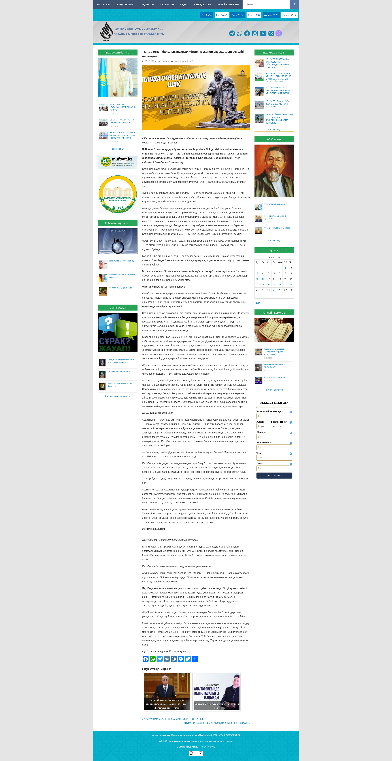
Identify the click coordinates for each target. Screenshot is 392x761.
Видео (184, 4)
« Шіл (257, 302)
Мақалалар (147, 4)
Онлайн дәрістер (228, 4)
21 (280, 284)
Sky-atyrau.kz (208, 746)
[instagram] (255, 36)
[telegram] (232, 36)
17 (257, 284)
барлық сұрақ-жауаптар (117, 396)
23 (291, 284)
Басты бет (103, 4)
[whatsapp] (239, 36)
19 (269, 284)
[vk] (271, 36)
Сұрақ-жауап (202, 4)
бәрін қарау (118, 148)
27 (274, 290)
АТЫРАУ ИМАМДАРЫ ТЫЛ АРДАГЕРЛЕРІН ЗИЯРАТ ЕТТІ (174, 718)
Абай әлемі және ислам (274, 204)
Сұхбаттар (167, 4)
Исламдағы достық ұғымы (275, 377)
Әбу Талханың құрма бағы (120, 288)
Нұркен (165, 61)
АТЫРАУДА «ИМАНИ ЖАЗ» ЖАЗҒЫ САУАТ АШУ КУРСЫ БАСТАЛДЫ (278, 104)
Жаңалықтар (124, 4)
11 (263, 279)
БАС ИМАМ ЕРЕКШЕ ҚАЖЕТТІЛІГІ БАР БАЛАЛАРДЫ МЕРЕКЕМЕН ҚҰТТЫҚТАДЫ (279, 90)
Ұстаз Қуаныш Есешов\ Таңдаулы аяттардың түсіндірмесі (274, 352)
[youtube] (263, 36)
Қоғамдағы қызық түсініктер (120, 371)
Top (384, 753)
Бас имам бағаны (274, 52)
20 (274, 284)
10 (257, 279)
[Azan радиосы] (278, 36)
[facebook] (247, 36)
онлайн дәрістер (274, 389)
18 (263, 284)
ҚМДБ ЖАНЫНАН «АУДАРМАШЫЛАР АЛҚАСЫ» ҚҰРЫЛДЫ (123, 107)
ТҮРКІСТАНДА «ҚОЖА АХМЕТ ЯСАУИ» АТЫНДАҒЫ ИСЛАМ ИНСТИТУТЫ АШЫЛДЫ (123, 135)
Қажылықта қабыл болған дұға (122, 261)
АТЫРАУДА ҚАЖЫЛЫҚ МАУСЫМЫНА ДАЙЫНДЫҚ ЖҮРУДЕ (215, 723)
